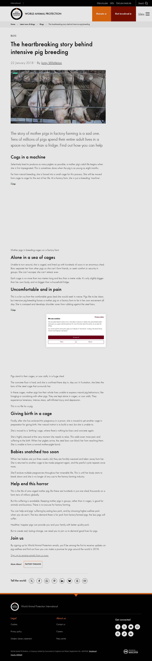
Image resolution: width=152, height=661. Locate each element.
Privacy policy (99, 317)
